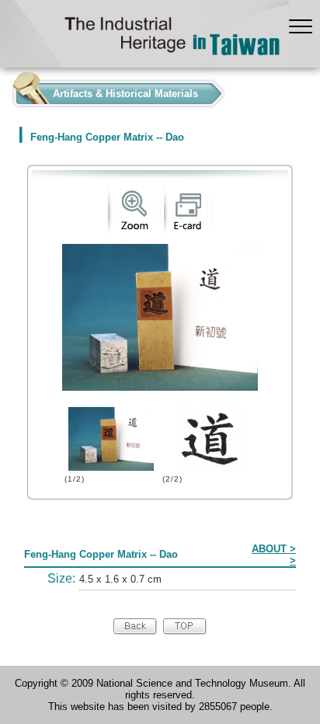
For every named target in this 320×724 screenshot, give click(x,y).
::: (4, 90)
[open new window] (134, 230)
